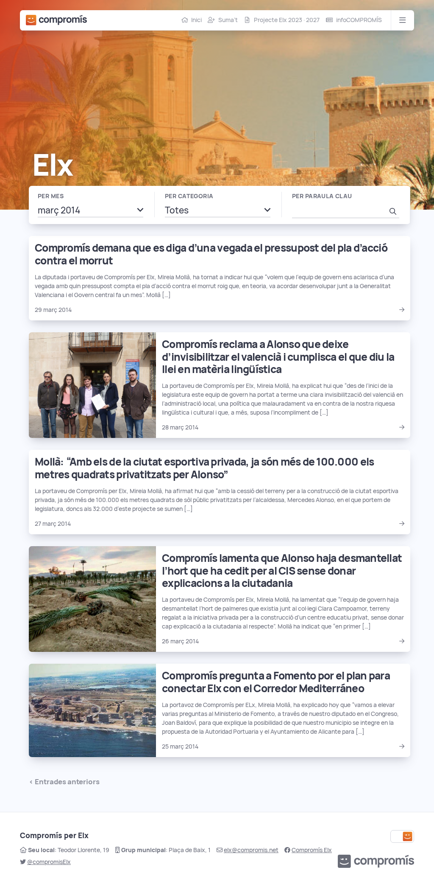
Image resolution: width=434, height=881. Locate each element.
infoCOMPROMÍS (359, 20)
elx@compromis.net (251, 850)
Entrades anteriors (67, 781)
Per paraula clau (322, 196)
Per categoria (189, 196)
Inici (196, 20)
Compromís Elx (312, 850)
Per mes (51, 196)
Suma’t (228, 20)
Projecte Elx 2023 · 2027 (287, 20)
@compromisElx (49, 862)
